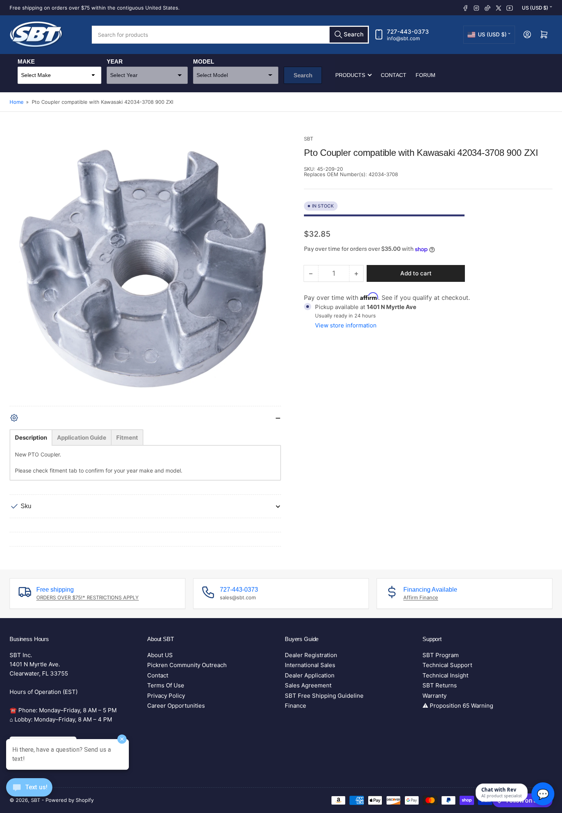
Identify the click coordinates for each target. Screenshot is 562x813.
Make (26, 61)
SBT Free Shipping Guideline (324, 695)
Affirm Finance (420, 597)
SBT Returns (439, 685)
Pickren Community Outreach (187, 665)
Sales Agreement (308, 685)
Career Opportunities (176, 705)
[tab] (31, 437)
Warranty (434, 695)
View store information (346, 325)
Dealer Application (310, 675)
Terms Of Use (165, 685)
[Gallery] (145, 270)
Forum (425, 75)
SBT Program (440, 655)
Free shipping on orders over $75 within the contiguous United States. (95, 8)
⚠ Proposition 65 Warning (457, 705)
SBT (308, 139)
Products (350, 75)
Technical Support (447, 665)
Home (17, 102)
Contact (393, 75)
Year (115, 61)
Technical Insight (445, 675)
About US (160, 655)
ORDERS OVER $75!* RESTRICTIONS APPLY (87, 597)
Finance (295, 705)
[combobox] (230, 35)
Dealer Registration (311, 655)
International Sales (310, 665)
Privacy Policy (166, 695)
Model (203, 61)
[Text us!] (29, 793)
